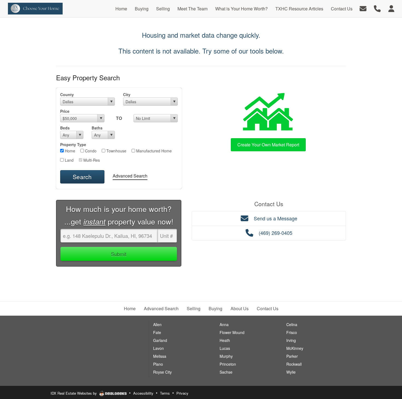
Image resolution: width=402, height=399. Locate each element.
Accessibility (143, 393)
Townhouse (115, 150)
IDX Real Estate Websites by (74, 393)
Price (64, 111)
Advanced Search (130, 176)
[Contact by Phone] (377, 8)
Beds (65, 128)
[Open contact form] (363, 8)
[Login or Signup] (391, 8)
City (126, 94)
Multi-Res (91, 160)
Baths (97, 128)
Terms (165, 393)
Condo (90, 150)
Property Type (73, 144)
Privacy (182, 393)
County (67, 94)
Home (69, 150)
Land (69, 160)
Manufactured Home (153, 150)
